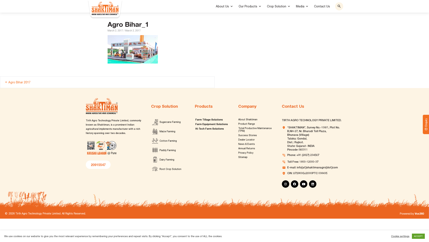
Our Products (248, 6)
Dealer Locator (246, 139)
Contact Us (322, 6)
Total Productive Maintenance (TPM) (255, 129)
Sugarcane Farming (170, 122)
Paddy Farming (168, 150)
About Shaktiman (247, 119)
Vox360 (419, 213)
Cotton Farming (168, 140)
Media (300, 6)
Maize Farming (167, 131)
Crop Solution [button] (276, 6)
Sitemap (243, 157)
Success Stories (247, 135)
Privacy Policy (245, 152)
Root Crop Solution (170, 169)
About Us (222, 6)
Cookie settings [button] (400, 236)
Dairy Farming (167, 159)
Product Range (246, 124)
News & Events (246, 144)
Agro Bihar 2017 (19, 82)
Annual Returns (246, 148)
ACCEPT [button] (418, 236)
